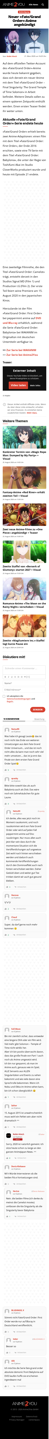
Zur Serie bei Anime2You (22, 355)
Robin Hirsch (12, 56)
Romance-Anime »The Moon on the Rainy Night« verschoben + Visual (24, 605)
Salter (42, 1134)
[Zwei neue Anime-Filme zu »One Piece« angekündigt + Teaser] (24, 514)
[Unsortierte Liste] (21, 677)
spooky (42, 811)
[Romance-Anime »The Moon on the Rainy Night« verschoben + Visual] (24, 588)
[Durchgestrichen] (15, 677)
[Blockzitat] (24, 677)
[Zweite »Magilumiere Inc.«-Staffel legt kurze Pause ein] (24, 626)
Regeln (10, 701)
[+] (28, 677)
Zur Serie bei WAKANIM (21, 350)
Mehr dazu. (32, 412)
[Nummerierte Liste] (18, 677)
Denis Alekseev (39, 1191)
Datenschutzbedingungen (19, 698)
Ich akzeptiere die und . (21, 699)
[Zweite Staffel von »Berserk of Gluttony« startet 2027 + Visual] (24, 552)
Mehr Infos (35, 385)
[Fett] (5, 677)
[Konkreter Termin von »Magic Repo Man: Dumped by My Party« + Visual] (24, 437)
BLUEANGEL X (39, 1339)
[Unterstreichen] (11, 677)
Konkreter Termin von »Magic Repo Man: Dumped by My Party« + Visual (24, 455)
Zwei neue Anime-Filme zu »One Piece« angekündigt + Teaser (23, 531)
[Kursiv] (8, 677)
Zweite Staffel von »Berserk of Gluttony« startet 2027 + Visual (22, 568)
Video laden (18, 385)
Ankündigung (24, 12)
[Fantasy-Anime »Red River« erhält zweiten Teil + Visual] (24, 477)
